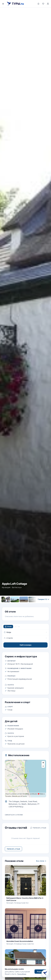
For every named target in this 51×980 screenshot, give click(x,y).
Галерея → (43, 599)
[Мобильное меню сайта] (3, 4)
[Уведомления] (38, 4)
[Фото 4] (32, 599)
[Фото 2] (14, 599)
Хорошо (40, 971)
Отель (9, 626)
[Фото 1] (5, 599)
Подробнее (21, 974)
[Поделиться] (46, 12)
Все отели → (41, 861)
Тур (18, 626)
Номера (17, 604)
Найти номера (25, 645)
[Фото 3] (23, 599)
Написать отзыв (39, 828)
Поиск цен (32, 604)
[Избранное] (43, 4)
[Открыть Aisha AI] (45, 973)
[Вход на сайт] (48, 4)
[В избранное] (41, 12)
